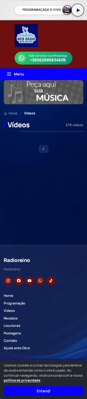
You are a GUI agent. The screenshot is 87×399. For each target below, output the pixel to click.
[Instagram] (8, 280)
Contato (10, 340)
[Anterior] (43, 149)
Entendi (43, 390)
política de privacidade (22, 380)
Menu (19, 74)
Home (8, 295)
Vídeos (9, 310)
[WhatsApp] (40, 280)
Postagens (12, 333)
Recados (11, 318)
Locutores (12, 325)
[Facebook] (18, 280)
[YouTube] (29, 280)
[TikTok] (50, 280)
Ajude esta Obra (17, 348)
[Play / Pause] (77, 10)
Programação (14, 303)
